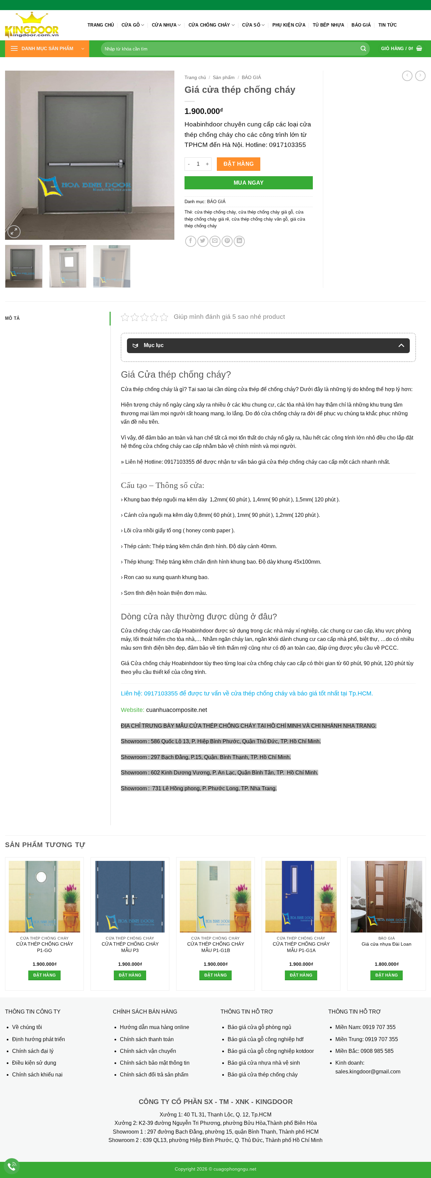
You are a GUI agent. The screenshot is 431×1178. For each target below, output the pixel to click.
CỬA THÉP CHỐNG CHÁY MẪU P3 (130, 947)
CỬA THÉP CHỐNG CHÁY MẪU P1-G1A (301, 947)
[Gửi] (363, 48)
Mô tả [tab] (12, 318)
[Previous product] (420, 76)
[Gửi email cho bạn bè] (215, 241)
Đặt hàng (239, 164)
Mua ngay (249, 183)
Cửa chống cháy (209, 25)
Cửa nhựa (164, 25)
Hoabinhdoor (188, 663)
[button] (47, 48)
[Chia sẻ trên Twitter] (202, 241)
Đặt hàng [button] (44, 975)
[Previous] (17, 155)
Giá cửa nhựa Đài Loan (386, 944)
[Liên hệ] (12, 1166)
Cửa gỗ (131, 25)
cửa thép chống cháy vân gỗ (260, 219)
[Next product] (407, 76)
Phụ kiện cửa (288, 25)
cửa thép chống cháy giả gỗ (265, 212)
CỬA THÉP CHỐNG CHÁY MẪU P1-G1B (215, 947)
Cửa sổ (251, 25)
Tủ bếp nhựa (328, 25)
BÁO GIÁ (251, 77)
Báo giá (361, 25)
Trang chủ (101, 25)
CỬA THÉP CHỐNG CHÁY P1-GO (44, 947)
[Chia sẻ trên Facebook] (190, 241)
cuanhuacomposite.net (175, 710)
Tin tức (387, 25)
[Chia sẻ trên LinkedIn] (239, 241)
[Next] (163, 155)
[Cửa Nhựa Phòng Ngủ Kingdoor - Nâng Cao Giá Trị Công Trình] (41, 25)
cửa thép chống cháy (215, 212)
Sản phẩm (224, 77)
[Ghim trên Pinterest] (227, 241)
